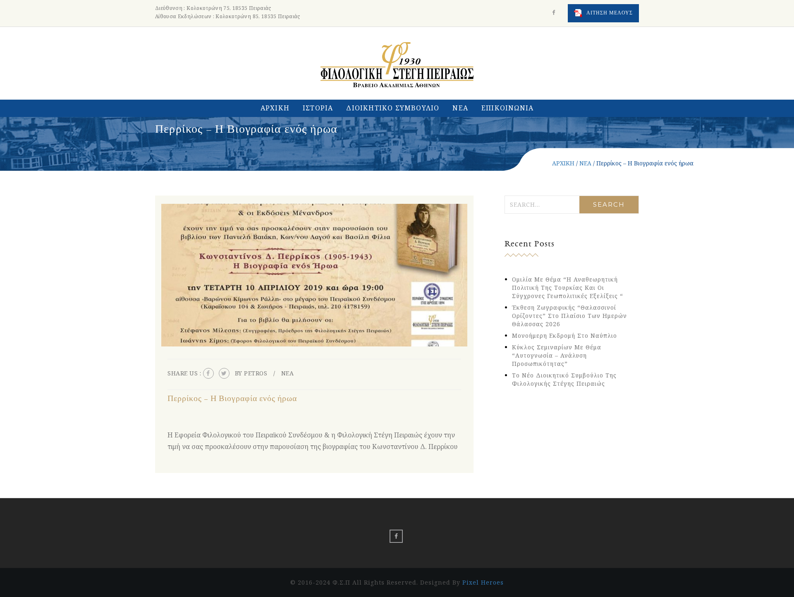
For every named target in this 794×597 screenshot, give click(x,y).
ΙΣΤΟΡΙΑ (318, 107)
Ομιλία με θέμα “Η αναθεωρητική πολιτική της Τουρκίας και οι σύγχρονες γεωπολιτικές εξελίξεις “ (567, 287)
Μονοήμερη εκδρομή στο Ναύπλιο (564, 335)
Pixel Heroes (483, 582)
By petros (251, 373)
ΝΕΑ (460, 107)
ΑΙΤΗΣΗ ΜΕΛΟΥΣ (609, 13)
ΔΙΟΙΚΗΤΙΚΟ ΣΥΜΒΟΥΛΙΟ (392, 107)
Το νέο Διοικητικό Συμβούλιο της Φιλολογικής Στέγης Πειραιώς (564, 379)
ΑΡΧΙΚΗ (275, 107)
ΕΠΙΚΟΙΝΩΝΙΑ (507, 107)
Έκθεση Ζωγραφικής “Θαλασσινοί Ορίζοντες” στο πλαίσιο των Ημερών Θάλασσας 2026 (569, 315)
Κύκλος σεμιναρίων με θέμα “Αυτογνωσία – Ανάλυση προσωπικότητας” (556, 355)
